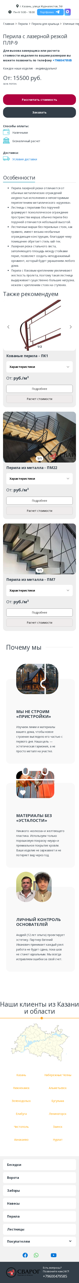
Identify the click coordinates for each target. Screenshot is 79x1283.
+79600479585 (62, 60)
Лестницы (15, 1229)
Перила (23, 24)
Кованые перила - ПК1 (27, 355)
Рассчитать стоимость (39, 100)
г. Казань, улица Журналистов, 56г (41, 6)
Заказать (39, 112)
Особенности (19, 177)
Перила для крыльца (45, 24)
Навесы (13, 1203)
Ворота (13, 1177)
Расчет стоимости (39, 399)
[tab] (19, 178)
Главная (8, 24)
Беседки (14, 1164)
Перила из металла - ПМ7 (30, 579)
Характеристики (22, 367)
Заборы (13, 1190)
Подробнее (39, 389)
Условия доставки (24, 159)
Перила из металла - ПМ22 (31, 467)
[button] (8, 327)
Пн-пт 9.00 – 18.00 (23, 12)
